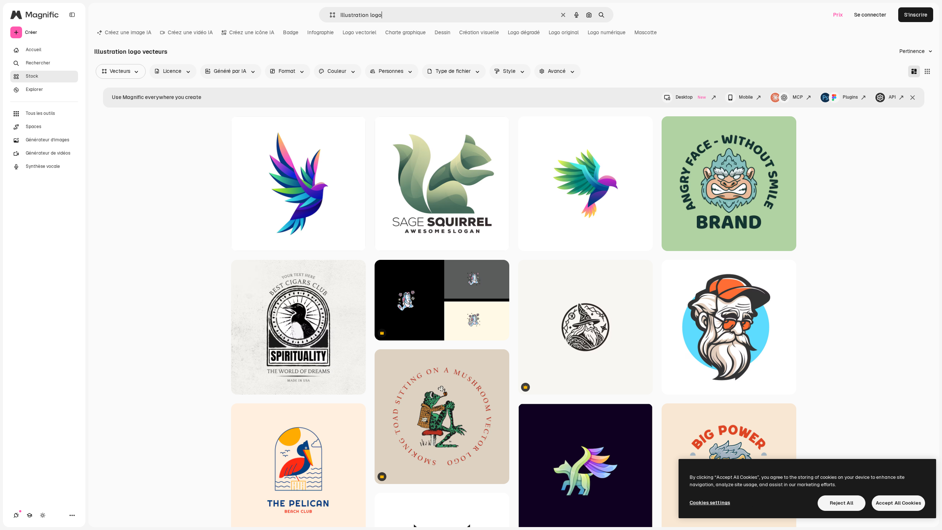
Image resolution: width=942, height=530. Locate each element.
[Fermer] (913, 97)
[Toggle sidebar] (72, 15)
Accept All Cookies (898, 503)
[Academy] (29, 515)
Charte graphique (405, 32)
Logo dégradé (524, 32)
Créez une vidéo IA (190, 32)
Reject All (841, 503)
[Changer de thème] (43, 515)
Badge (290, 32)
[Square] (927, 71)
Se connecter (870, 14)
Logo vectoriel (359, 32)
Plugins (850, 97)
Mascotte (645, 32)
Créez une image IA (128, 32)
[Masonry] (914, 71)
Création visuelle (479, 32)
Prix (838, 14)
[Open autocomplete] (329, 15)
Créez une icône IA (251, 32)
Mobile (746, 97)
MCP (798, 97)
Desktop (691, 97)
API (892, 97)
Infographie (320, 32)
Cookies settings (710, 502)
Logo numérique (607, 32)
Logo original (564, 32)
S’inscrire (915, 14)
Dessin (442, 32)
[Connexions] (16, 515)
